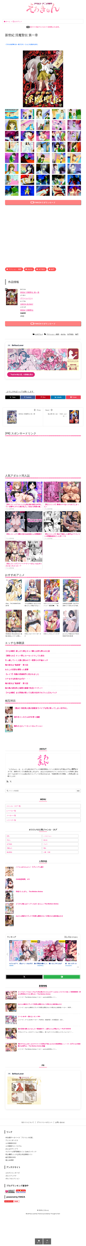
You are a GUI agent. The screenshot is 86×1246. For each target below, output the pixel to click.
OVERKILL (40, 965)
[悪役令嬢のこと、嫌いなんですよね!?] (51, 951)
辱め (44, 848)
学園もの (9, 848)
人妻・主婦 (46, 852)
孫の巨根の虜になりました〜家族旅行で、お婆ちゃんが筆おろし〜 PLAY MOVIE (44, 1029)
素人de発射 (9, 1160)
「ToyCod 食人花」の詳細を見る (21, 374)
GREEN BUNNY (26, 304)
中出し (9, 840)
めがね (30, 269)
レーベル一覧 (11, 811)
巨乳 (8, 836)
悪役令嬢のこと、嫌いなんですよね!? (49, 963)
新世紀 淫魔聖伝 (26, 310)
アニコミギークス (11, 1140)
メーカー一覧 (11, 815)
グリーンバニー (26, 298)
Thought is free (55, 1213)
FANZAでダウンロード (45, 202)
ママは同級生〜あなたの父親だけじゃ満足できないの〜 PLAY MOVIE (33, 606)
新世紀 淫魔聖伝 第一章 (29, 292)
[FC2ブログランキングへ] (21, 1191)
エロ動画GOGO (10, 1143)
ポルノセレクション (12, 1178)
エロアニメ (18, 21)
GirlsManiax (71, 937)
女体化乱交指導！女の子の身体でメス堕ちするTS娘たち (71, 606)
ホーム (8, 21)
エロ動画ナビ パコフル (13, 1146)
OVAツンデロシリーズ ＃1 (51, 634)
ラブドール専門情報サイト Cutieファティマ (20, 1151)
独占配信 (9, 852)
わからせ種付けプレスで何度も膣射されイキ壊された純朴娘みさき (40, 1004)
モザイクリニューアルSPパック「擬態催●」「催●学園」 (51, 606)
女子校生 (42, 269)
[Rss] (7, 781)
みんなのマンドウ (11, 1149)
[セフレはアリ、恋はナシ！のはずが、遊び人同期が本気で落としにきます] (23, 951)
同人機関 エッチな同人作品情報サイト (19, 1154)
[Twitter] (11, 781)
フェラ (45, 844)
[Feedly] (61, 977)
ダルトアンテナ (10, 1176)
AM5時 (11, 965)
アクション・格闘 (15, 269)
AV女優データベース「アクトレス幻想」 (19, 1137)
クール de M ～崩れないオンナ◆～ (29, 1016)
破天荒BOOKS (10, 1157)
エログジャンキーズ (12, 1173)
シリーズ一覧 (11, 820)
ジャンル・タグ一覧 (13, 806)
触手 (52, 269)
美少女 (45, 840)
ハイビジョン (47, 836)
